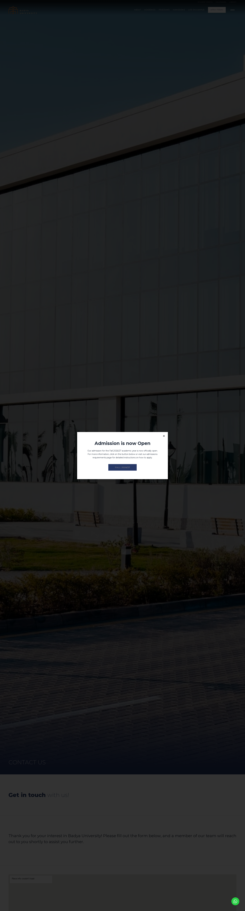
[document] (122, 455)
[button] (164, 436)
